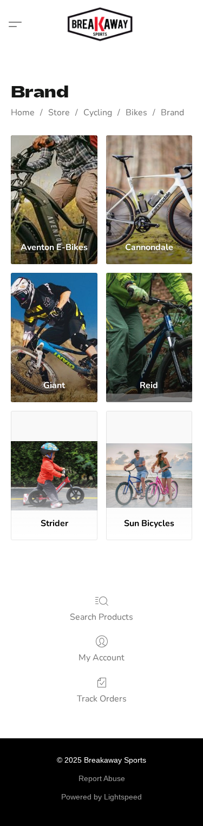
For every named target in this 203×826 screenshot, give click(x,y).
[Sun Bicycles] (149, 460)
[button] (102, 24)
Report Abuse (101, 778)
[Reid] (149, 322)
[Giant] (54, 322)
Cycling (97, 113)
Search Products (101, 617)
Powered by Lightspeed (101, 796)
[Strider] (54, 460)
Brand (172, 113)
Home (23, 113)
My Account (101, 658)
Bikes (136, 113)
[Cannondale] (149, 184)
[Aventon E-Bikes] (54, 184)
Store (59, 113)
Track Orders (102, 699)
